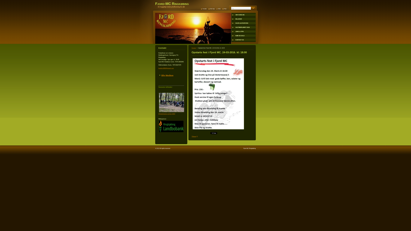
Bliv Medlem (167, 75)
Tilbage (194, 136)
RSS (219, 8)
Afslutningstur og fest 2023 (166, 114)
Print (225, 8)
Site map (212, 8)
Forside (194, 48)
